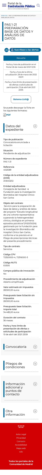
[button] (4, 5)
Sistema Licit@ (21, 99)
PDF (8, 115)
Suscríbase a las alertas (26, 50)
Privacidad (21, 438)
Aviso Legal (21, 434)
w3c (21, 452)
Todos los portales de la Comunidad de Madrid (21, 462)
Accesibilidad (21, 445)
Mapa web (21, 448)
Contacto (21, 441)
